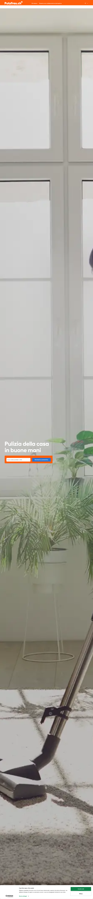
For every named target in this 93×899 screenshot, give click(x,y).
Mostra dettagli (23, 896)
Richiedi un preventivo (41, 459)
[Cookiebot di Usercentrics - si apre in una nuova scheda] (9, 896)
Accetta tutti (81, 889)
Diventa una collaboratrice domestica (50, 3)
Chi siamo (34, 3)
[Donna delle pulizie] (14, 2)
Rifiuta (81, 893)
